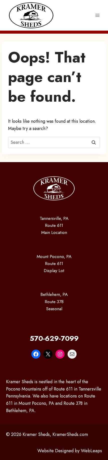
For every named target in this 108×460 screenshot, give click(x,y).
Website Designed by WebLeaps (69, 450)
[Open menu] (97, 15)
